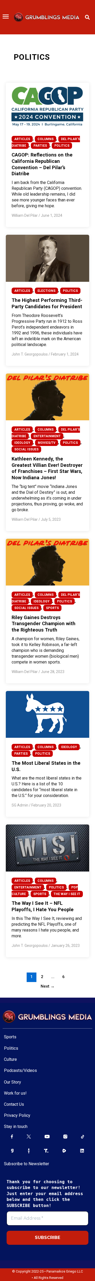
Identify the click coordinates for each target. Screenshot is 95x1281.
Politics (11, 1048)
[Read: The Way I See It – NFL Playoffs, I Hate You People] (47, 847)
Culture (10, 1059)
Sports (10, 1036)
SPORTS (52, 608)
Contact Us (14, 1104)
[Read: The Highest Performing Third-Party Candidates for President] (47, 258)
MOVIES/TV (46, 443)
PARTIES (40, 146)
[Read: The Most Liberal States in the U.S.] (47, 714)
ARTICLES (22, 139)
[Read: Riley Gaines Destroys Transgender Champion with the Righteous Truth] (47, 561)
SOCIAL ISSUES (26, 449)
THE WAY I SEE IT (67, 894)
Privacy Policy (17, 1115)
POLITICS (61, 146)
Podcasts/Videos (20, 1070)
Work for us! (15, 1093)
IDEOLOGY (22, 443)
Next (48, 986)
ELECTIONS (46, 291)
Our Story (12, 1082)
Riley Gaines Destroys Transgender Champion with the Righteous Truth (43, 624)
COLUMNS (45, 139)
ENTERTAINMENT (47, 436)
